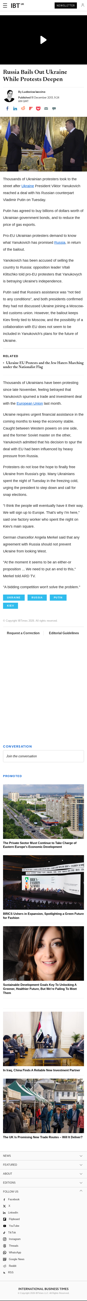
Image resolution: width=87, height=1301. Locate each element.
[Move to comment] (54, 108)
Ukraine (27, 186)
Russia (59, 243)
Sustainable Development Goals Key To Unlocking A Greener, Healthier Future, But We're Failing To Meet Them (40, 989)
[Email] (46, 108)
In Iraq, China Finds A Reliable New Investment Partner (41, 1070)
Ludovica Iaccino (33, 92)
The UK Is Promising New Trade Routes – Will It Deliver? (43, 1137)
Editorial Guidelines (64, 633)
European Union (30, 403)
